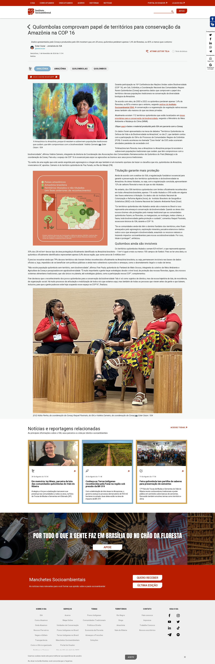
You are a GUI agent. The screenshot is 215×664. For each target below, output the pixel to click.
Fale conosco (147, 615)
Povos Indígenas (94, 615)
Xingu (120, 620)
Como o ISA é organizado (41, 645)
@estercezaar (40, 48)
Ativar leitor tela (159, 51)
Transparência (41, 640)
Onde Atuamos (66, 3)
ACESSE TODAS (178, 427)
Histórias (94, 3)
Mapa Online (68, 620)
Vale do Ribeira (121, 630)
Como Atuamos (47, 3)
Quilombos (100, 69)
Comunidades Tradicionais (94, 620)
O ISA (32, 3)
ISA (41, 615)
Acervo (81, 3)
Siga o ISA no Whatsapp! (43, 77)
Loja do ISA (177, 3)
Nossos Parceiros (41, 630)
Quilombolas (80, 69)
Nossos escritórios (147, 630)
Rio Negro (121, 615)
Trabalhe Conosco (147, 625)
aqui (123, 126)
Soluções (94, 640)
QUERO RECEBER (147, 577)
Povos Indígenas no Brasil (68, 630)
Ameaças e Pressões (94, 635)
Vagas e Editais (41, 635)
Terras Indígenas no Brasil (68, 635)
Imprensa (147, 620)
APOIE (182, 11)
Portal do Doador (156, 3)
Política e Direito (94, 625)
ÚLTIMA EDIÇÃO (147, 585)
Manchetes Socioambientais (68, 640)
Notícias (108, 3)
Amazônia (42, 69)
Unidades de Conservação (68, 625)
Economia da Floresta (94, 630)
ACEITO (131, 657)
